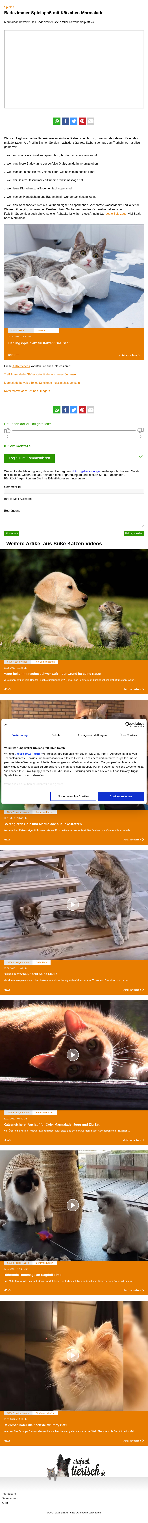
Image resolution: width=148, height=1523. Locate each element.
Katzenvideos (21, 366)
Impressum (9, 1493)
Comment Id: (12, 487)
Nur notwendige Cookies (73, 796)
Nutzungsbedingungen (86, 471)
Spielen (9, 7)
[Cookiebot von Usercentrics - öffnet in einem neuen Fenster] (128, 724)
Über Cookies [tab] (128, 735)
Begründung (12, 510)
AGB (5, 1503)
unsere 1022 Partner (28, 753)
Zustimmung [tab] (20, 735)
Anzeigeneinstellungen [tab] (92, 735)
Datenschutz (10, 1498)
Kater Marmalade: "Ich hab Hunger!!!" (28, 391)
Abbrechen (11, 533)
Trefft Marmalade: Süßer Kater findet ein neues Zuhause (40, 374)
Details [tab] (55, 735)
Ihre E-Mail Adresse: (18, 499)
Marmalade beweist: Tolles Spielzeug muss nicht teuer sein (42, 382)
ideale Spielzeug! (116, 213)
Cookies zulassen (121, 796)
